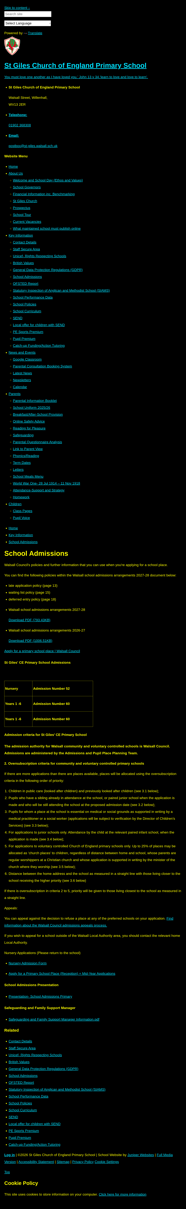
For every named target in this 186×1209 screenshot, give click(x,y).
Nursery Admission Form (28, 963)
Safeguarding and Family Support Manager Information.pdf (54, 1019)
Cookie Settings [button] (107, 1162)
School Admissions (23, 542)
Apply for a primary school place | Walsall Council (42, 651)
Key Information (21, 535)
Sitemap (63, 1162)
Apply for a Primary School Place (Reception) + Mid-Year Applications (62, 973)
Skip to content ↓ (17, 8)
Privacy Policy (83, 1162)
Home (13, 528)
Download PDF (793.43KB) (29, 620)
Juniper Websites (140, 1155)
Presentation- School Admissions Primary (40, 996)
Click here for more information (122, 1194)
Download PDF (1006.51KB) (30, 641)
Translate (35, 33)
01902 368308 (20, 125)
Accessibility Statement (36, 1162)
